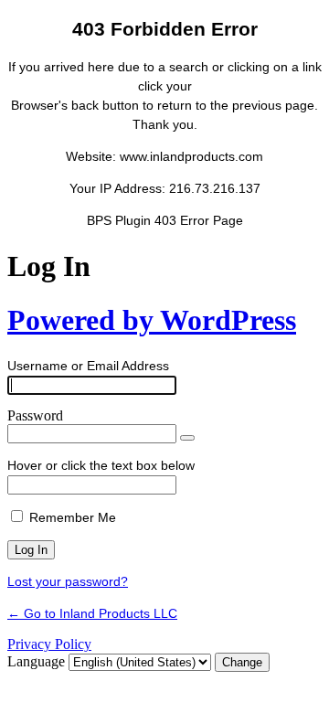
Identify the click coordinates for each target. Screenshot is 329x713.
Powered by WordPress (151, 319)
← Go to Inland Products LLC (92, 613)
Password (35, 415)
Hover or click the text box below (101, 465)
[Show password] (187, 438)
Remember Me (72, 517)
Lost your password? (67, 581)
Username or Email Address (88, 365)
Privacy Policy (49, 644)
